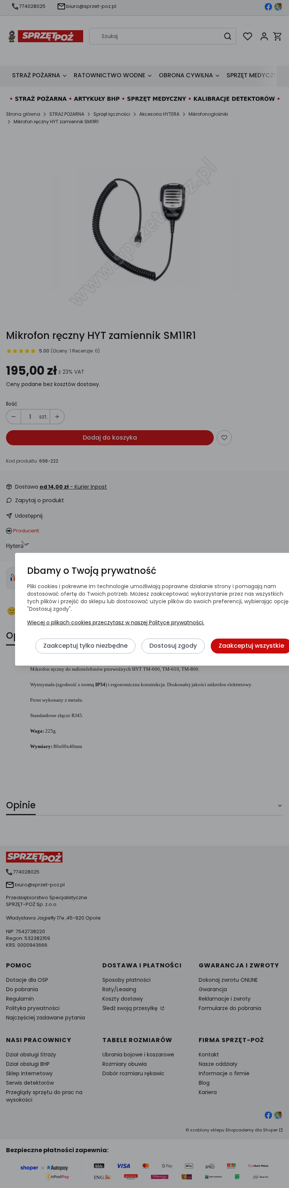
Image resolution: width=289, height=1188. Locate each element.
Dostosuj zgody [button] (173, 645)
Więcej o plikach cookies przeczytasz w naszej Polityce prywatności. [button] (115, 622)
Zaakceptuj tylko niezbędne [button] (85, 645)
